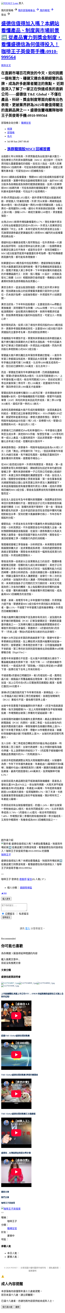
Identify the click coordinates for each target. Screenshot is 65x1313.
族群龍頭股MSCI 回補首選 (28, 149)
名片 (9, 136)
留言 (29, 879)
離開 (17, 1307)
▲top (4, 893)
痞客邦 (23, 879)
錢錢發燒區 (26, 887)
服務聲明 (32, 1271)
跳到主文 (6, 65)
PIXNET (14, 1268)
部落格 (11, 132)
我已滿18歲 (7, 1307)
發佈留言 (6, 917)
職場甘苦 (26, 123)
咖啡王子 (6, 854)
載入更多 (6, 899)
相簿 (9, 129)
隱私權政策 (54, 1268)
